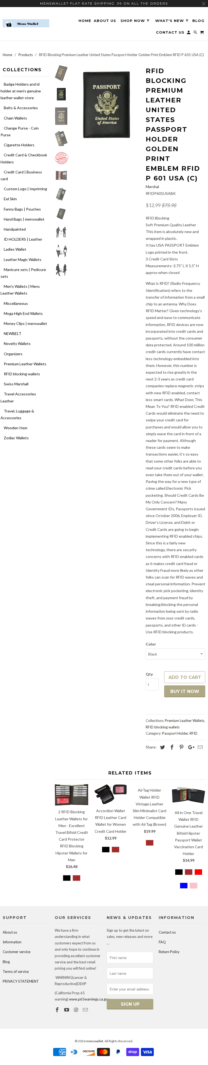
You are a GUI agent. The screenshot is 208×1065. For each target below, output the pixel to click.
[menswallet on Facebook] (58, 1010)
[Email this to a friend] (199, 747)
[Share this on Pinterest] (180, 747)
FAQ (162, 942)
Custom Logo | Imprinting (25, 188)
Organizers (13, 353)
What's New (171, 20)
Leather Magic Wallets (22, 259)
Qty (149, 674)
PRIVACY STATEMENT (21, 981)
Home (85, 21)
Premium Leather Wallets (25, 364)
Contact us (167, 932)
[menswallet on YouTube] (67, 1010)
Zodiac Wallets (16, 437)
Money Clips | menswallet (25, 323)
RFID (193, 733)
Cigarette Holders (19, 145)
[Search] (196, 33)
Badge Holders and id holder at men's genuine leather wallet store (21, 91)
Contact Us (170, 32)
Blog (6, 962)
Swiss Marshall (16, 384)
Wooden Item (15, 427)
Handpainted (15, 229)
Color (151, 644)
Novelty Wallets (17, 343)
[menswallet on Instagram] (77, 1010)
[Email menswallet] (86, 1010)
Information (12, 942)
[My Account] (189, 33)
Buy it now (184, 691)
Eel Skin (10, 198)
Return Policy (169, 952)
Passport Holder (175, 733)
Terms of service (16, 971)
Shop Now (135, 20)
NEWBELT (12, 333)
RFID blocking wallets (22, 374)
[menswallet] (26, 19)
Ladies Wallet (15, 249)
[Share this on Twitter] (161, 747)
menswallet (94, 1041)
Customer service (16, 952)
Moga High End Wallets (23, 313)
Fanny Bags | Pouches (22, 209)
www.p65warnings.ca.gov (89, 999)
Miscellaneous (16, 303)
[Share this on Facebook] (171, 747)
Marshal (152, 186)
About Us (105, 21)
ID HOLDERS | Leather (23, 239)
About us (10, 932)
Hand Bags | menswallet (24, 219)
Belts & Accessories (21, 107)
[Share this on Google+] (190, 747)
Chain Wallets (15, 118)
